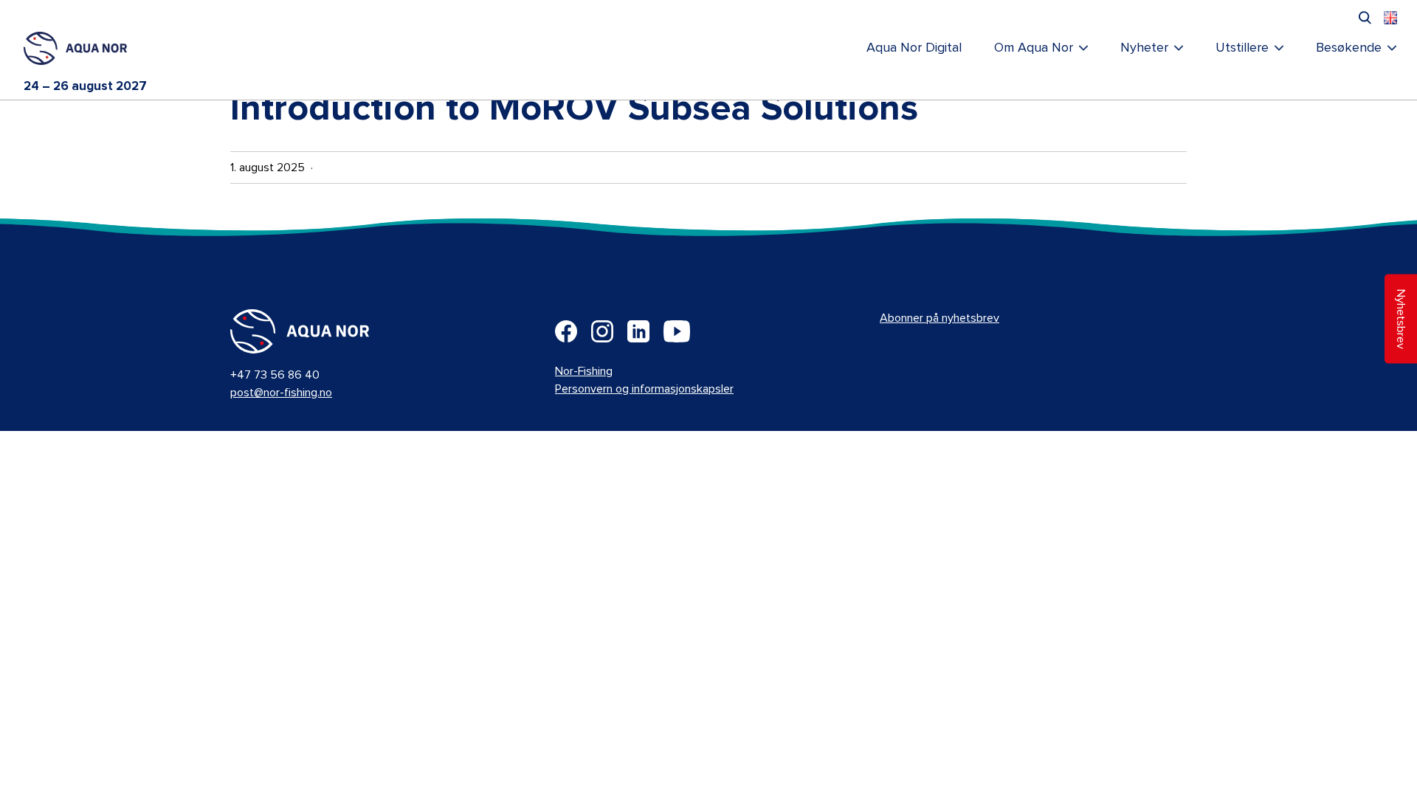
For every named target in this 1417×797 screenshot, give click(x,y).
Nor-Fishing (584, 371)
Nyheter (1144, 48)
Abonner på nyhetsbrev (939, 318)
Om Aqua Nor (1033, 48)
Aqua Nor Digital (914, 48)
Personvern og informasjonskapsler (644, 389)
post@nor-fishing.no (281, 392)
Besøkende (1349, 48)
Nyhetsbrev (1401, 319)
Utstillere (1242, 48)
